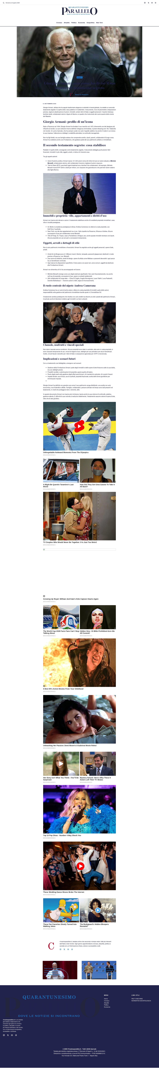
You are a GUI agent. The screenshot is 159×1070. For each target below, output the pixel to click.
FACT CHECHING (137, 999)
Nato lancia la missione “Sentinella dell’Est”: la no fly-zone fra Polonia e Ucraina (106, 971)
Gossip (79, 77)
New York (99, 23)
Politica (73, 23)
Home (106, 999)
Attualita (67, 23)
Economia (81, 23)
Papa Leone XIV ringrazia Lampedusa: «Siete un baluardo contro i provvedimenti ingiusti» (53, 971)
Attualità (106, 1003)
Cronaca (59, 23)
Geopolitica (90, 23)
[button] (3, 3)
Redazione (85, 94)
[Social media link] (145, 3)
